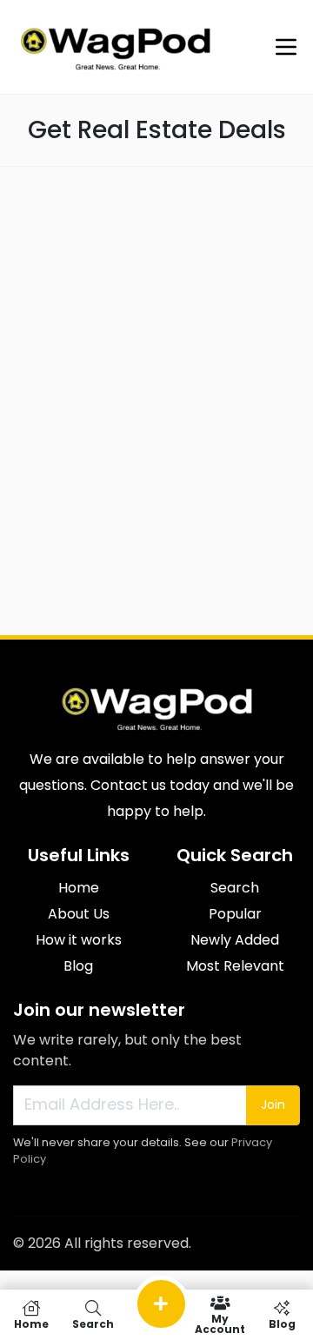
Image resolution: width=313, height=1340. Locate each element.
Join (273, 1104)
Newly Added (234, 940)
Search (234, 888)
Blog (78, 966)
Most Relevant (235, 966)
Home (78, 888)
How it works (79, 940)
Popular (235, 914)
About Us (79, 914)
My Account (220, 1323)
